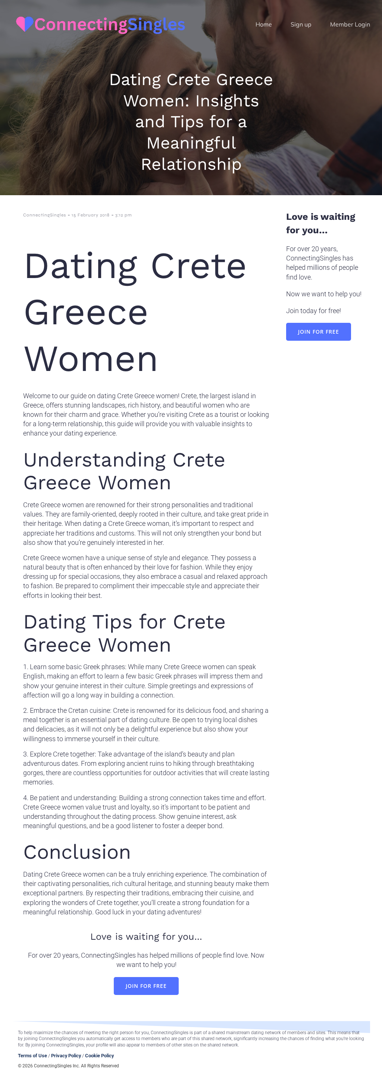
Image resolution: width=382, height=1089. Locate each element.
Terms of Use (32, 1055)
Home (264, 24)
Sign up (301, 24)
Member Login (350, 24)
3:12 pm (123, 215)
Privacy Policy (66, 1055)
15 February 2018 (91, 215)
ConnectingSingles (44, 215)
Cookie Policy (99, 1055)
